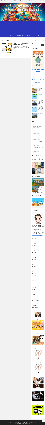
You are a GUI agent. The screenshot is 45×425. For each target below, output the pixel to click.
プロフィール (40, 422)
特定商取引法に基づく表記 (21, 422)
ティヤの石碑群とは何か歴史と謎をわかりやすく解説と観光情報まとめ (38, 136)
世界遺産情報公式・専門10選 (33, 422)
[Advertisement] (22, 27)
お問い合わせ (15, 422)
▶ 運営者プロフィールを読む (37, 235)
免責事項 (27, 422)
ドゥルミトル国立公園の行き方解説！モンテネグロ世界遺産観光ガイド (38, 131)
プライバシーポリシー (9, 422)
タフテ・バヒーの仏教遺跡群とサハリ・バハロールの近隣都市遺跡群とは (38, 142)
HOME (4, 422)
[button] (43, 40)
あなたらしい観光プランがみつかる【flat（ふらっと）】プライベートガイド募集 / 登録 (38, 81)
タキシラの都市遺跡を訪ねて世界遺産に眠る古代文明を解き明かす (38, 148)
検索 (33, 43)
